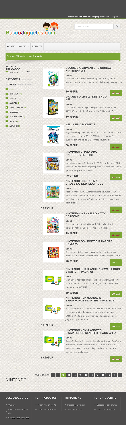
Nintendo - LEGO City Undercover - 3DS (81, 154)
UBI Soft (14, 121)
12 (74, 375)
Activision (15, 126)
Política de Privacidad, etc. (18, 411)
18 (109, 375)
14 (86, 375)
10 (63, 375)
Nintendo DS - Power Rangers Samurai (89, 243)
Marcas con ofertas (76, 404)
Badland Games (18, 117)
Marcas (22, 46)
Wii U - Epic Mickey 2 (80, 124)
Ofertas (11, 46)
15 (92, 375)
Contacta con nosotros (18, 417)
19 (114, 375)
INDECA (14, 98)
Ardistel (14, 103)
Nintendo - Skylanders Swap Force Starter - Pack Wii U (91, 331)
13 (80, 375)
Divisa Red (15, 112)
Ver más (116, 93)
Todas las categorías (106, 409)
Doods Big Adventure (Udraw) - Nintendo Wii (90, 69)
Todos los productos (47, 409)
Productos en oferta (47, 404)
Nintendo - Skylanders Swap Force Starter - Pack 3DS (90, 299)
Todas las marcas (75, 409)
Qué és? (12, 404)
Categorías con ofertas (107, 404)
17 (103, 375)
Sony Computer (18, 107)
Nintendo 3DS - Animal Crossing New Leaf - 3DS (84, 182)
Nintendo (14, 72)
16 (97, 375)
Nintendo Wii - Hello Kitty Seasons (86, 215)
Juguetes (32, 28)
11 (69, 375)
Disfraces (37, 46)
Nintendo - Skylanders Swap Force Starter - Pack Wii (93, 270)
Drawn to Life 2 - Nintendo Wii (86, 98)
